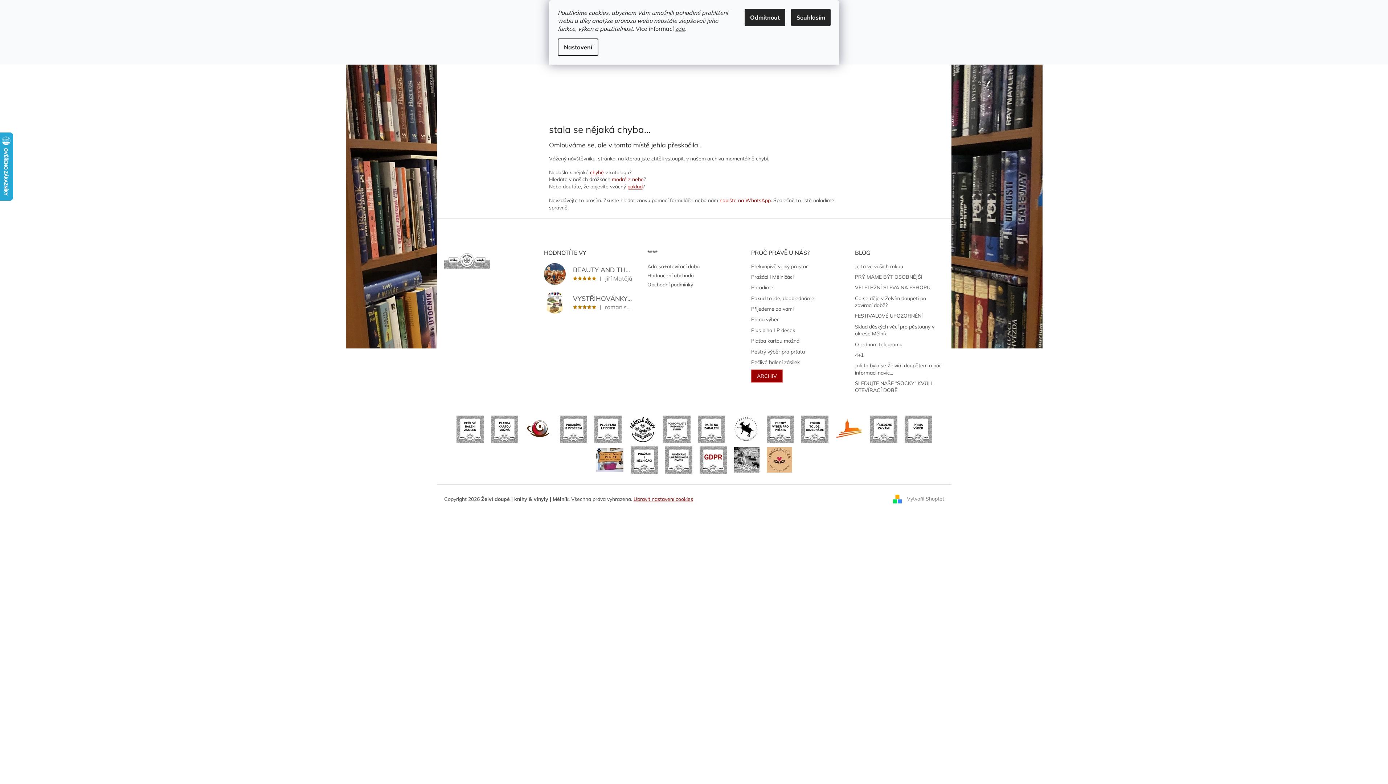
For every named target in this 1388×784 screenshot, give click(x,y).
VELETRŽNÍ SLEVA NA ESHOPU (892, 287)
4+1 (859, 355)
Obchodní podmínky (670, 284)
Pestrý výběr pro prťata (778, 351)
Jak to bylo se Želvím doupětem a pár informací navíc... (898, 369)
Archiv (767, 376)
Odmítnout (765, 17)
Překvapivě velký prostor (779, 266)
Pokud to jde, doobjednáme (782, 298)
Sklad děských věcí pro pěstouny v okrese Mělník (894, 330)
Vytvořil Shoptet (925, 498)
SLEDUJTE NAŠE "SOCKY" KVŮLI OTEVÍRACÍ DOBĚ (894, 386)
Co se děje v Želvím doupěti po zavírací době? (890, 302)
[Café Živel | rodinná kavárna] (539, 428)
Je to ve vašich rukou (879, 266)
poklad (635, 186)
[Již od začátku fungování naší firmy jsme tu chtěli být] (644, 459)
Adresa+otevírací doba (673, 266)
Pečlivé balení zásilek (775, 362)
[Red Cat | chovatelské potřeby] (609, 459)
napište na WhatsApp (745, 200)
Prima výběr (765, 319)
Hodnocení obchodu (670, 275)
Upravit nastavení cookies (663, 499)
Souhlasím (811, 17)
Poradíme (762, 287)
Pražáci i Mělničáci (772, 277)
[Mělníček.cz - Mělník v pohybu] (849, 428)
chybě (597, 172)
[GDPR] (713, 459)
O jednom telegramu (878, 344)
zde (680, 28)
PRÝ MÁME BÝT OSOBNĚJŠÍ (888, 277)
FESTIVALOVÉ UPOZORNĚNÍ (889, 316)
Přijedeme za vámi (772, 309)
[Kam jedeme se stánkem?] (746, 459)
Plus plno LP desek (773, 330)
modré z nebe (628, 179)
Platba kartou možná (775, 341)
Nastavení (578, 47)
